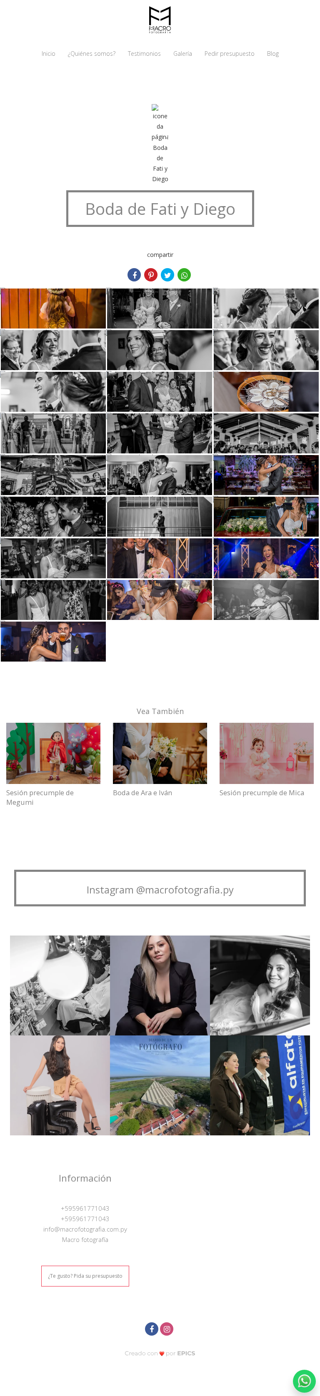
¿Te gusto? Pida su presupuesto (85, 1275)
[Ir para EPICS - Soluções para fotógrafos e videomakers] (160, 1353)
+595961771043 (85, 1208)
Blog (273, 53)
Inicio (48, 53)
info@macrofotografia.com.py (85, 1229)
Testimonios (144, 53)
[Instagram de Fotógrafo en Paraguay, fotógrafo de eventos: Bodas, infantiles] (167, 1328)
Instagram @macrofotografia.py (160, 889)
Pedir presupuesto (230, 53)
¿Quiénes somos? (91, 53)
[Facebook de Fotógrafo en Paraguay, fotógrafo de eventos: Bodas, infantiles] (152, 1328)
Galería (182, 53)
